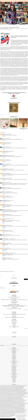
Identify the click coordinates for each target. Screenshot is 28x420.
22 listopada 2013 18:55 (8, 230)
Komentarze (3, 288)
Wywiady (14, 379)
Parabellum (11, 400)
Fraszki (14, 356)
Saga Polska (12, 404)
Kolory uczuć (14, 393)
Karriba (3, 187)
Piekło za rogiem (23, 400)
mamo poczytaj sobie (14, 322)
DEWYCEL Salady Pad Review (14, 326)
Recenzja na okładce (14, 369)
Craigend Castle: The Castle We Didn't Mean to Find (14, 317)
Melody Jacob (14, 316)
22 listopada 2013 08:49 (9, 178)
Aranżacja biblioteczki (14, 351)
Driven (18, 389)
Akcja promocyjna (14, 350)
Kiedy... (1, 393)
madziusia (3, 178)
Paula (3, 182)
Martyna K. (4, 142)
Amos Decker (16, 385)
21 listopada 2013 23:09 (7, 159)
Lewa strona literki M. (14, 307)
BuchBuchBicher (4, 155)
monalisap (3, 225)
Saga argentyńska (22, 404)
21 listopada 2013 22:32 (11, 155)
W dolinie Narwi (16, 411)
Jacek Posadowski (5, 392)
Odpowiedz (4, 140)
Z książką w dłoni (5, 151)
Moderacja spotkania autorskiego (14, 361)
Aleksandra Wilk (11, 385)
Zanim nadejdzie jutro (12, 415)
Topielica (14, 323)
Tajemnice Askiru (14, 408)
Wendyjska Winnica (22, 411)
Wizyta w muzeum (14, 377)
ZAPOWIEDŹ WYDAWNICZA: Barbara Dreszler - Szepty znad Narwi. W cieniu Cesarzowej (14, 300)
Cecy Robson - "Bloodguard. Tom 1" (14, 297)
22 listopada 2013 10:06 (7, 182)
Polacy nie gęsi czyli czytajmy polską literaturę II (20, 28)
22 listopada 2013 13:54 (10, 200)
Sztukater (22, 92)
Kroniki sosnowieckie (24, 393)
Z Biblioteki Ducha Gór (6, 415)
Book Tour (14, 353)
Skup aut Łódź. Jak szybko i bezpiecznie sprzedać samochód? (14, 314)
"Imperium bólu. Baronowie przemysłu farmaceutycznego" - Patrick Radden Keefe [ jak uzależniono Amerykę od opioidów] (14, 306)
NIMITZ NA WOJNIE (14, 320)
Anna (3, 159)
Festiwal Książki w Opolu (14, 355)
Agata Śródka (2, 385)
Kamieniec (26, 392)
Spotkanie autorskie (14, 373)
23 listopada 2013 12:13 (8, 234)
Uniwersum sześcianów (8, 411)
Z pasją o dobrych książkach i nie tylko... (14, 304)
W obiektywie (14, 375)
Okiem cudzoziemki (2, 400)
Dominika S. (4, 209)
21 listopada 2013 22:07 (11, 151)
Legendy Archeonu (8, 396)
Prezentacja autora (14, 366)
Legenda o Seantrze (3, 396)
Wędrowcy (2, 415)
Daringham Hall (10, 389)
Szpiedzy (6, 408)
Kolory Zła (10, 393)
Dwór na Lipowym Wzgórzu (22, 389)
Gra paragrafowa (14, 357)
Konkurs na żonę (18, 393)
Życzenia (14, 382)
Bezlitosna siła (24, 385)
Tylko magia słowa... (14, 298)
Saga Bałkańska (8, 404)
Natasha (3, 234)
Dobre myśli (14, 389)
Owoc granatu (7, 400)
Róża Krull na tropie (3, 404)
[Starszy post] (27, 275)
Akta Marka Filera (7, 385)
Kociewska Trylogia (5, 393)
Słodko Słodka (14, 313)
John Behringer (21, 392)
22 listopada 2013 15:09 (8, 204)
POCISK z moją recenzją (14, 363)
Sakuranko (14, 325)
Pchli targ (14, 364)
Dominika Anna (4, 200)
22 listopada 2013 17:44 (9, 225)
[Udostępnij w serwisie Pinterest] (3, 115)
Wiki (2, 138)
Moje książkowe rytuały (14, 362)
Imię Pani (1, 392)
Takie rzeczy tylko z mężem (20, 408)
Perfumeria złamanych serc (17, 400)
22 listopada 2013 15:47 (8, 214)
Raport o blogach (14, 368)
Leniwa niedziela (13, 396)
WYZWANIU (18, 102)
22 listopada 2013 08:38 (8, 173)
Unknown (3, 204)
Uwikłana (13, 411)
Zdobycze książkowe (14, 380)
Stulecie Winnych (2, 408)
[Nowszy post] (0, 275)
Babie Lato (20, 385)
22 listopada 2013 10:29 (8, 187)
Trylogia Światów (2, 411)
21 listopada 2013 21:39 (9, 142)
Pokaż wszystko (26, 328)
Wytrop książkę (14, 378)
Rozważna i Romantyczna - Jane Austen (14, 308)
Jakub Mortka (10, 392)
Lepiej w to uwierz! (18, 396)
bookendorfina (14, 319)
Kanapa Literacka (14, 358)
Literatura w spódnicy (23, 396)
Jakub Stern (14, 392)
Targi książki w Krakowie (14, 374)
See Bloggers (14, 372)
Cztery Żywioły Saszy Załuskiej (4, 389)
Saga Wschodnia (16, 404)
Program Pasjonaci (14, 367)
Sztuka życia (10, 408)
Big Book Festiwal (14, 352)
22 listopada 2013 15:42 (9, 209)
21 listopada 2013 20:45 (7, 138)
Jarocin (18, 392)
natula (3, 173)
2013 (12, 28)
